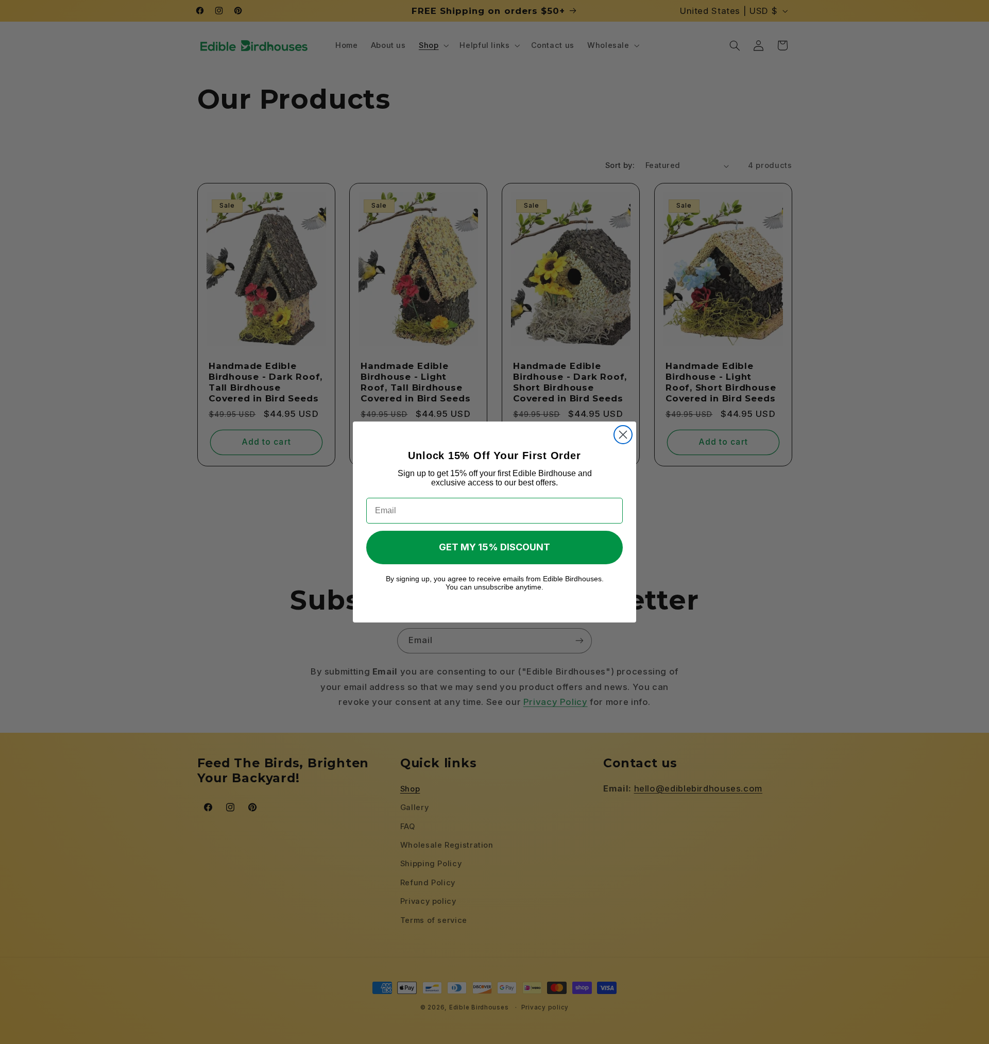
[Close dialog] (623, 435)
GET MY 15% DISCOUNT (494, 547)
